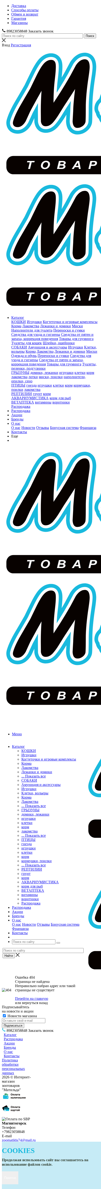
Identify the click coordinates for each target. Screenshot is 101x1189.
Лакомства (30, 326)
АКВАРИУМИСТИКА (30, 398)
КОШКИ (18, 322)
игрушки (66, 373)
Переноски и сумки (69, 330)
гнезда (31, 385)
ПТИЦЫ (18, 385)
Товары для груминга (76, 339)
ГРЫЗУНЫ (20, 373)
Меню (17, 734)
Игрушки (34, 322)
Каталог (17, 318)
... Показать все (33, 776)
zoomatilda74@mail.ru (19, 1140)
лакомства (19, 377)
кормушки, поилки (36, 861)
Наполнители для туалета (31, 330)
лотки (33, 377)
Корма (16, 326)
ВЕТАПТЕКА (22, 402)
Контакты (19, 432)
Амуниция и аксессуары (47, 347)
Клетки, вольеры (34, 793)
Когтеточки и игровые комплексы (70, 322)
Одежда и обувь (24, 356)
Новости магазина (22, 1016)
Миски (77, 326)
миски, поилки (51, 377)
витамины (43, 402)
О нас (15, 423)
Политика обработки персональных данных (13, 1066)
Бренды (17, 419)
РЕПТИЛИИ (21, 394)
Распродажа (20, 406)
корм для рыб (60, 398)
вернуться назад (35, 1003)
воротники (61, 402)
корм (90, 373)
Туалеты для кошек (26, 343)
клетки (79, 373)
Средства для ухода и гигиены (35, 334)
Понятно (10, 1178)
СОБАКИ (19, 347)
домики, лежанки (44, 373)
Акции (16, 415)
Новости (28, 428)
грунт (37, 394)
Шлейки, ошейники (59, 343)
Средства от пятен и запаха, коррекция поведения (52, 336)
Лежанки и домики (55, 326)
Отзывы (42, 428)
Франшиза (88, 428)
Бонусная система (64, 428)
